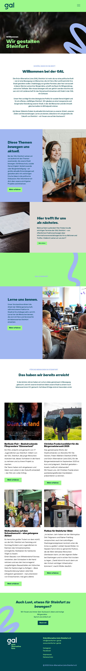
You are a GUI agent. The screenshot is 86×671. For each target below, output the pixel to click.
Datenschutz (48, 657)
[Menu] (79, 5)
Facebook (47, 651)
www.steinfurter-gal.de (52, 643)
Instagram (47, 648)
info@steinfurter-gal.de (52, 641)
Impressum (47, 654)
